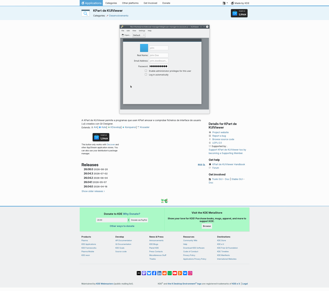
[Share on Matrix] (139, 272)
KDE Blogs (153, 244)
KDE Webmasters (104, 284)
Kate (104, 127)
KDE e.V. (220, 244)
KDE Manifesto (223, 255)
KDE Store (221, 240)
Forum (215, 167)
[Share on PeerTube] (180, 272)
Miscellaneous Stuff (157, 255)
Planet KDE (154, 248)
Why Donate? (131, 213)
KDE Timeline (223, 251)
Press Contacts (156, 251)
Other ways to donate (122, 226)
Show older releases (92, 191)
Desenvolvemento (118, 15)
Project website (220, 132)
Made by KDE (242, 3)
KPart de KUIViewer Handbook (228, 164)
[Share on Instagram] (190, 272)
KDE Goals (119, 248)
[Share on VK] (185, 272)
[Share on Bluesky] (149, 272)
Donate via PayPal (139, 220)
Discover (111, 144)
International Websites (226, 259)
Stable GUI (237, 179)
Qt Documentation (123, 244)
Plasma (84, 240)
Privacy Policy (189, 255)
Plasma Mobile (87, 251)
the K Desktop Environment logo (185, 284)
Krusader (144, 127)
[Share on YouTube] (175, 272)
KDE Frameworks (88, 248)
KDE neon (85, 255)
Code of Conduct (190, 251)
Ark (95, 127)
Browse (207, 226)
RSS (200, 164)
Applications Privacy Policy (194, 259)
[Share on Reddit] (164, 272)
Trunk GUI (217, 179)
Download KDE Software (193, 248)
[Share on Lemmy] (170, 272)
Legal (245, 284)
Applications (91, 3)
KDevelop (115, 127)
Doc (227, 179)
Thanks (152, 259)
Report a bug (219, 135)
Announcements (156, 240)
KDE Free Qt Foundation (227, 248)
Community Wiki (190, 240)
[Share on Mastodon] (144, 272)
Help (185, 244)
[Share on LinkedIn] (159, 272)
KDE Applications (88, 244)
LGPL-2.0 (217, 142)
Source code (121, 251)
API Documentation (123, 240)
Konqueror (130, 127)
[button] (225, 3)
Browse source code (223, 139)
